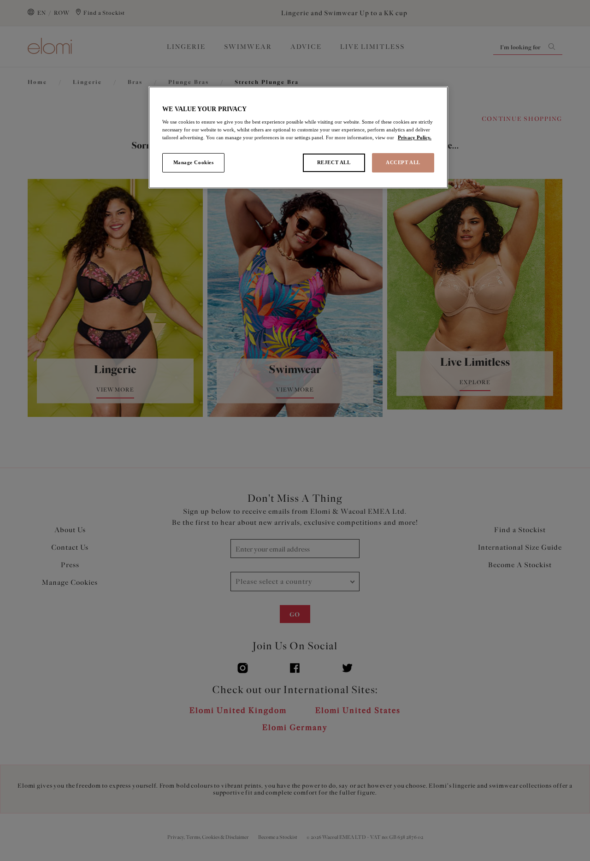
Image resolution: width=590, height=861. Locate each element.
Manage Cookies (193, 162)
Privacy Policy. (414, 137)
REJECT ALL (334, 162)
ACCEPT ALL (403, 162)
